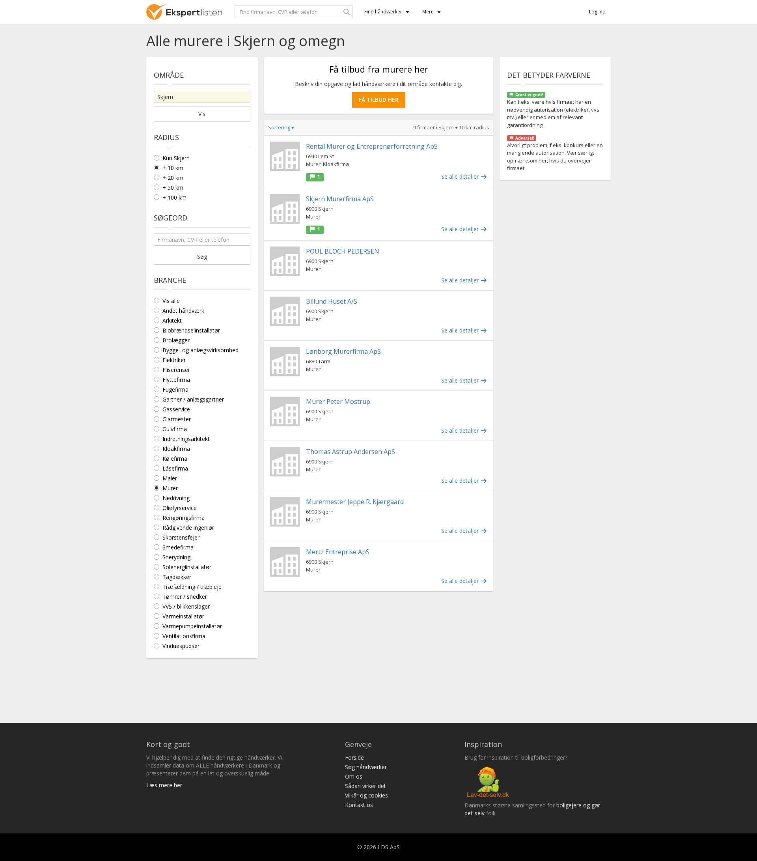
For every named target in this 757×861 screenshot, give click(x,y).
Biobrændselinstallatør (191, 330)
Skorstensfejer (181, 537)
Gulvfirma (174, 429)
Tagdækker (176, 577)
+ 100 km (174, 197)
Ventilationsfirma (183, 636)
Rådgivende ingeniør (188, 527)
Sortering (281, 127)
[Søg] (346, 12)
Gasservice (176, 409)
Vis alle (171, 300)
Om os (353, 776)
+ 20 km (172, 177)
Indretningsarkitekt (186, 439)
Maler (169, 478)
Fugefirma (175, 389)
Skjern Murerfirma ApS (340, 198)
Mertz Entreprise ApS (337, 551)
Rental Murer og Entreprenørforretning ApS (372, 146)
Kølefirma (174, 458)
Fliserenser (176, 370)
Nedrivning (176, 498)
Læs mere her (164, 785)
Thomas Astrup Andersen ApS (350, 451)
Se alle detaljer (460, 176)
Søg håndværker (366, 767)
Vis (201, 114)
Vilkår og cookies (366, 795)
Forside (354, 757)
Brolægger (176, 340)
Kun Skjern (176, 158)
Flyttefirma (176, 379)
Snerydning (176, 557)
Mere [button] (428, 11)
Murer (170, 488)
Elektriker (174, 360)
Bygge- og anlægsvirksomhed (200, 350)
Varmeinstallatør (183, 616)
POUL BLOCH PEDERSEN (342, 251)
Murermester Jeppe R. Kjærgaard (355, 501)
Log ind (597, 11)
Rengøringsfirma (183, 517)
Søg (202, 256)
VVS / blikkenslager (186, 606)
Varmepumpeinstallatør (192, 626)
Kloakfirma (176, 448)
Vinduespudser (181, 646)
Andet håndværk (183, 310)
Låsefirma (175, 468)
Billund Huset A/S (331, 301)
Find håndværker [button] (383, 11)
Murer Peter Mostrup (338, 401)
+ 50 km (172, 187)
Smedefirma (178, 547)
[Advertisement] (378, 654)
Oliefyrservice (179, 508)
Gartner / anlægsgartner (193, 399)
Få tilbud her (379, 99)
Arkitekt (172, 320)
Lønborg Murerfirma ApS (343, 351)
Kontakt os (359, 805)
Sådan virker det (365, 786)
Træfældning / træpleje (192, 586)
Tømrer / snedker (184, 596)
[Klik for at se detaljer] (285, 156)
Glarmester (176, 419)
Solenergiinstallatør (186, 567)
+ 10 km (172, 168)
